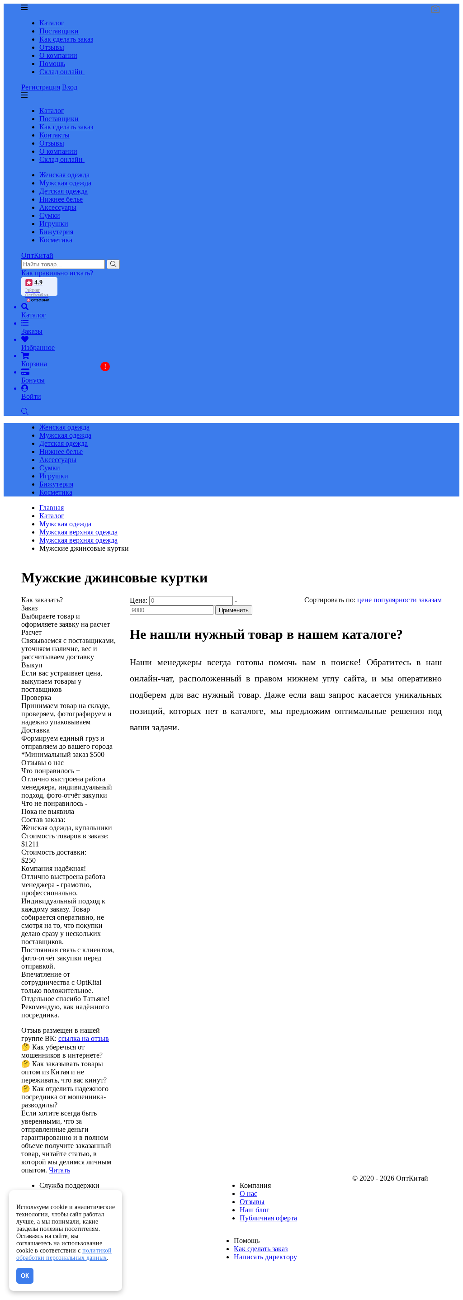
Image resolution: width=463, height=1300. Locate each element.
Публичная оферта (268, 1218)
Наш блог (254, 1210)
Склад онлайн (62, 72)
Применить (234, 610)
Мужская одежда (65, 183)
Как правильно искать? (57, 273)
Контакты (54, 135)
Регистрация (40, 87)
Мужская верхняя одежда (78, 540)
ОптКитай (37, 255)
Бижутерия (56, 232)
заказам (430, 600)
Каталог (51, 23)
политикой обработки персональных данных (64, 1254)
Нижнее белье (61, 199)
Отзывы (51, 47)
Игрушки (53, 223)
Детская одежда (63, 191)
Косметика (55, 240)
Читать (59, 1170)
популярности (395, 600)
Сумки (49, 215)
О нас (248, 1193)
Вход (69, 87)
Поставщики (59, 31)
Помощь (52, 63)
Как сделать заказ (66, 39)
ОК (25, 1275)
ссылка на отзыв (83, 1038)
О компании (58, 55)
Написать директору (265, 1257)
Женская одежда (64, 175)
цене (364, 600)
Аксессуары (57, 207)
